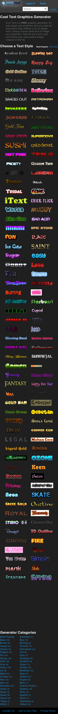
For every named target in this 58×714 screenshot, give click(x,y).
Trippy (5, 701)
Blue (24, 639)
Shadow (26, 688)
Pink (4, 679)
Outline (25, 676)
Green (25, 664)
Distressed (27, 649)
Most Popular (7, 636)
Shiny (24, 692)
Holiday (25, 667)
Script (5, 688)
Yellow (25, 704)
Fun (4, 655)
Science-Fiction (29, 685)
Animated (26, 636)
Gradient (26, 661)
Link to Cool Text (27, 710)
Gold (4, 661)
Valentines (27, 701)
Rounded (7, 685)
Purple (25, 679)
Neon (24, 673)
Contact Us (8, 710)
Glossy (5, 658)
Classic (5, 649)
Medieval (26, 670)
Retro (24, 682)
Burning (25, 642)
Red (4, 682)
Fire (23, 652)
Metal (4, 673)
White (4, 704)
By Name (54, 47)
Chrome (26, 646)
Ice (3, 670)
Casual (5, 646)
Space (5, 694)
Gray (4, 664)
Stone (24, 698)
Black (5, 639)
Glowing (26, 658)
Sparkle (25, 694)
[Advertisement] (29, 604)
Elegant (6, 652)
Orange (6, 676)
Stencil (5, 698)
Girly (24, 655)
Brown (5, 642)
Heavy (5, 667)
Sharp (5, 692)
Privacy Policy (48, 710)
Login (53, 9)
